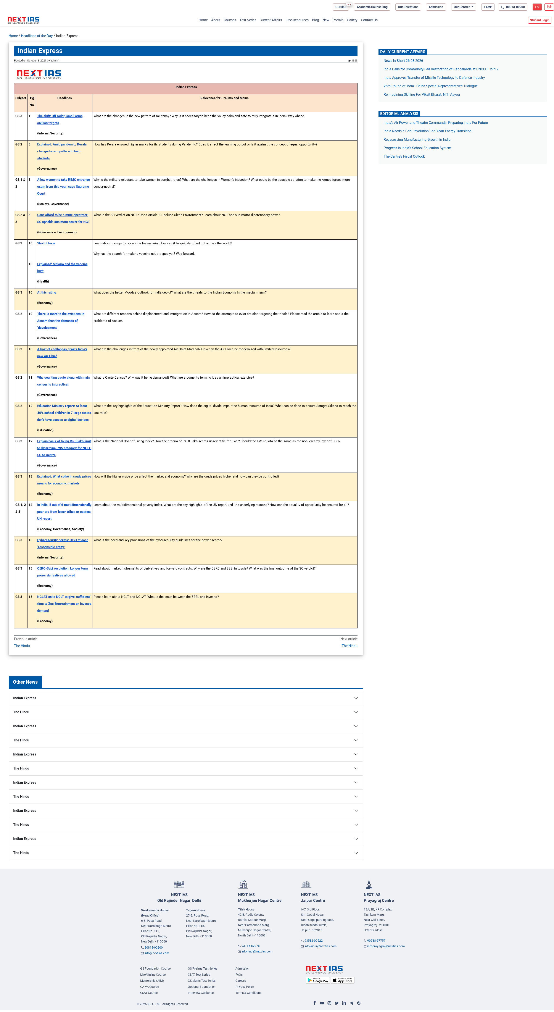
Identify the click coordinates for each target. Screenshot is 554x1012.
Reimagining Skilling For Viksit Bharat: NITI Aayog (422, 94)
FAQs (239, 974)
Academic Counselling (372, 7)
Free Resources (297, 20)
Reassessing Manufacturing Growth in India (417, 139)
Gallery (352, 20)
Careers (240, 980)
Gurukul (340, 7)
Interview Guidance (201, 992)
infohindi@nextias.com (257, 951)
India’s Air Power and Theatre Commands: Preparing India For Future (436, 123)
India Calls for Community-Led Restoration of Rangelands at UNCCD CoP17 (441, 69)
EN (537, 7)
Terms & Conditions (248, 992)
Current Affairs (271, 20)
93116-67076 (251, 945)
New (325, 20)
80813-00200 (154, 947)
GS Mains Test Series (202, 980)
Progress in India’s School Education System (417, 148)
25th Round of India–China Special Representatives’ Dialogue (431, 86)
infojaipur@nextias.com (320, 946)
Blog (315, 20)
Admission (436, 7)
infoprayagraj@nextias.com (386, 946)
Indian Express (24, 698)
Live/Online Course (153, 974)
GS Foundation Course (155, 968)
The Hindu (22, 646)
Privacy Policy (244, 986)
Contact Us (369, 20)
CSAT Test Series (199, 974)
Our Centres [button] (462, 7)
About (215, 20)
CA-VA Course (149, 986)
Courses (230, 20)
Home (203, 20)
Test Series (248, 20)
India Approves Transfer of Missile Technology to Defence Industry (434, 78)
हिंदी (549, 7)
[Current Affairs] (24, 20)
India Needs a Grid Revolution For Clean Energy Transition (428, 131)
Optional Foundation (202, 986)
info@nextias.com (157, 953)
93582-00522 (313, 940)
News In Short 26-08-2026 (403, 61)
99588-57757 (376, 940)
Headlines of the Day (37, 36)
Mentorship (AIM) (152, 980)
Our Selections (408, 7)
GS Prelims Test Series (202, 968)
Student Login (539, 20)
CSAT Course (149, 992)
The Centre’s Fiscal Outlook (405, 156)
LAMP (488, 7)
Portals (338, 20)
